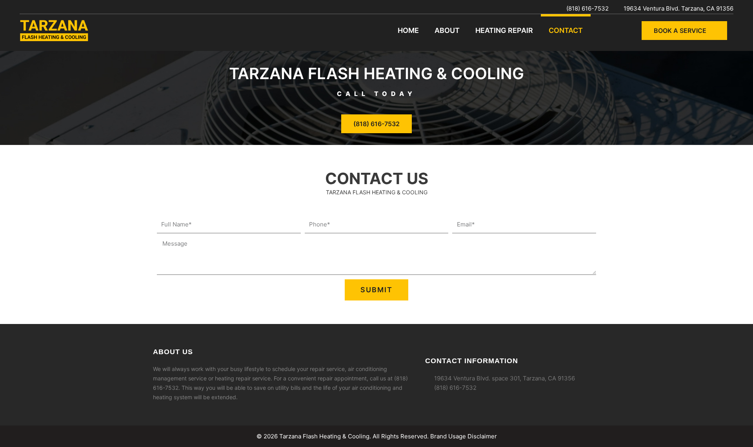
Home (408, 30)
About (447, 30)
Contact (566, 30)
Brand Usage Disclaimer (463, 436)
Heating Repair (504, 30)
